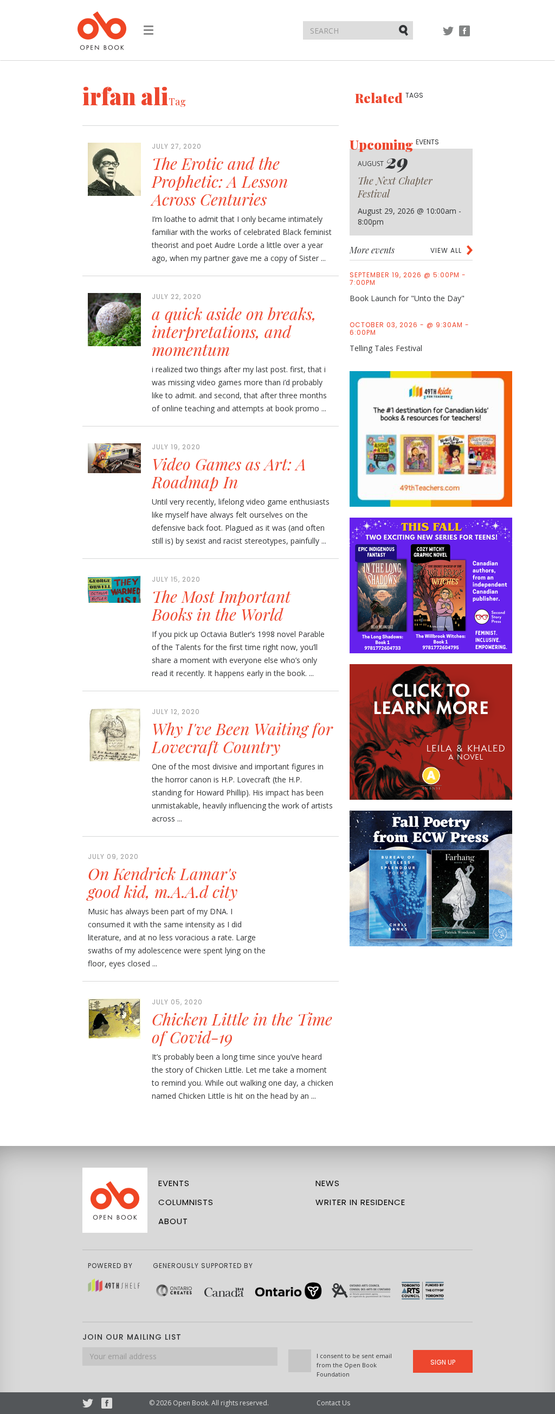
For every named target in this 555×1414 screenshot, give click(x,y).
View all (446, 250)
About (173, 1221)
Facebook (106, 1403)
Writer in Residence (360, 1202)
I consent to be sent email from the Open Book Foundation (354, 1365)
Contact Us (333, 1402)
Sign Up (442, 1362)
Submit (404, 30)
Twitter (87, 1403)
